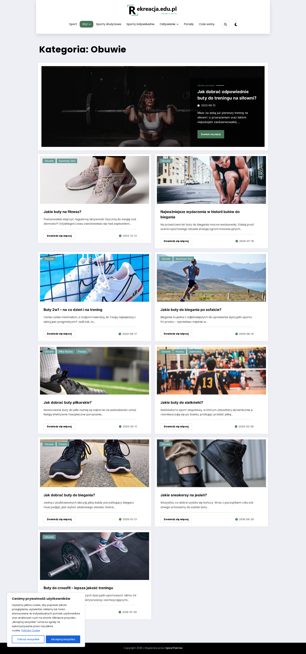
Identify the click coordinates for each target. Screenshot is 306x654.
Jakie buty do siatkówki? (181, 402)
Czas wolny (207, 24)
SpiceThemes (174, 648)
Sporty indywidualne (140, 24)
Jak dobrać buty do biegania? (69, 495)
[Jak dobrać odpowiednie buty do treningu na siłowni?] (153, 106)
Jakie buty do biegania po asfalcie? (190, 310)
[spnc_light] (236, 24)
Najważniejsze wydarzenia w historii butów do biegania (200, 214)
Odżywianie (167, 24)
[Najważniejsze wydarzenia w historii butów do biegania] (211, 180)
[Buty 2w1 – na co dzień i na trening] (94, 278)
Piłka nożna (66, 351)
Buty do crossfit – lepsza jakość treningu (78, 588)
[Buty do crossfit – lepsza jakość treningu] (94, 556)
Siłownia (209, 85)
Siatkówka (195, 351)
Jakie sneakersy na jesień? (183, 495)
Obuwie (201, 85)
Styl (84, 24)
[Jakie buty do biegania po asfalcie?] (211, 278)
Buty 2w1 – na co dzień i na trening (73, 310)
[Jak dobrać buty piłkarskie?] (94, 370)
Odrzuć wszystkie (28, 639)
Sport (73, 24)
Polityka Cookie (30, 630)
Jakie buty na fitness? (62, 212)
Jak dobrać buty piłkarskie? (68, 402)
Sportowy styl (67, 160)
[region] (46, 620)
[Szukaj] (225, 24)
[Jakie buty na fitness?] (94, 180)
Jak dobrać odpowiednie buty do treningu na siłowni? (226, 95)
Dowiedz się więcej (211, 134)
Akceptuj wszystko (63, 639)
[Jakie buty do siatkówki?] (211, 370)
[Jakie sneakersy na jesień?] (211, 463)
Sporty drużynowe (108, 24)
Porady (189, 24)
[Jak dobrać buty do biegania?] (94, 463)
